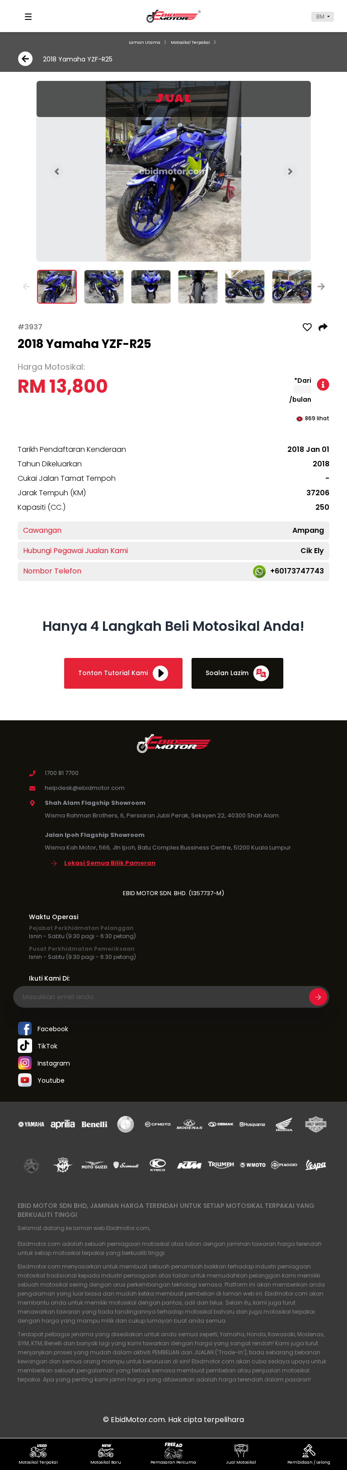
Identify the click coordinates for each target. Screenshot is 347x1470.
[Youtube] (25, 1080)
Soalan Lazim (228, 672)
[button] (322, 17)
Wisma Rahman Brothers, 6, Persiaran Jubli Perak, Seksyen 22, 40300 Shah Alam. (162, 815)
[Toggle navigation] (29, 16)
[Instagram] (25, 1063)
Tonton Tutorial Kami (114, 672)
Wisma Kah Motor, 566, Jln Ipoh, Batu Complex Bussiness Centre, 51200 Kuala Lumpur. (168, 847)
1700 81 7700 (62, 773)
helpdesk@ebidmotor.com (85, 788)
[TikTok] (25, 1046)
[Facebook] (25, 1029)
